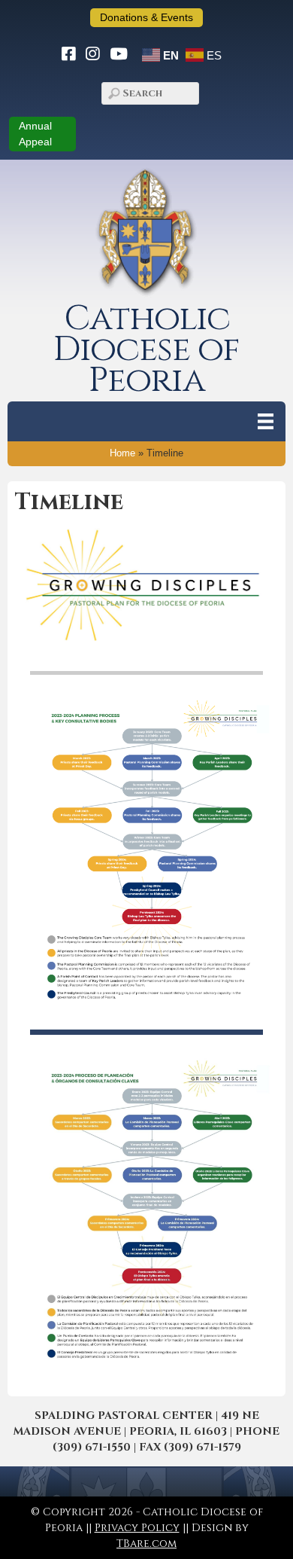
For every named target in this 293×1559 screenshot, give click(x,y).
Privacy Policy (137, 1528)
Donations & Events (146, 17)
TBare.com (146, 1543)
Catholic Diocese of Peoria (146, 350)
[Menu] (265, 421)
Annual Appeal (35, 134)
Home (122, 453)
